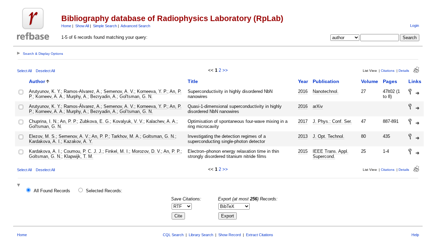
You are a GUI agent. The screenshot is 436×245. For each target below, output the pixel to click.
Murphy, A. (77, 96)
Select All (24, 71)
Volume (369, 81)
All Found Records (52, 190)
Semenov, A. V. (119, 91)
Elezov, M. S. (42, 136)
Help (415, 235)
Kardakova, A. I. (45, 141)
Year (303, 81)
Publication (326, 81)
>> (225, 70)
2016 (303, 91)
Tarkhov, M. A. (125, 136)
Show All (82, 26)
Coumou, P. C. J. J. (83, 151)
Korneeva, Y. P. (152, 91)
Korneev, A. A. (49, 96)
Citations (387, 70)
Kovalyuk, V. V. (128, 121)
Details (404, 70)
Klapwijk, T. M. (78, 156)
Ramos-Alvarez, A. (82, 91)
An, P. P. (68, 121)
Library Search (201, 235)
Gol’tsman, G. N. (136, 111)
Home (66, 26)
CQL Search (173, 235)
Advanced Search (135, 26)
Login (414, 25)
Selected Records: (104, 190)
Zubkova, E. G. (95, 121)
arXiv (318, 106)
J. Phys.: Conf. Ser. (332, 121)
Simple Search (105, 26)
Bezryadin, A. (103, 96)
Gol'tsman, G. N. (136, 96)
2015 (303, 151)
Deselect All (45, 71)
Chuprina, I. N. (43, 121)
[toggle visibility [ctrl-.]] (19, 185)
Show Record (229, 235)
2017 (303, 121)
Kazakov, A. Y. (78, 141)
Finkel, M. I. (117, 151)
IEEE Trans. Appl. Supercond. (330, 154)
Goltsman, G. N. (159, 136)
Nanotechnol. (326, 91)
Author (37, 81)
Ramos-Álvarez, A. (82, 106)
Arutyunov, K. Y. (45, 91)
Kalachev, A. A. (161, 121)
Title (193, 81)
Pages (390, 81)
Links (414, 81)
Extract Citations (259, 235)
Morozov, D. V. (146, 151)
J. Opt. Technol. (328, 136)
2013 (303, 136)
